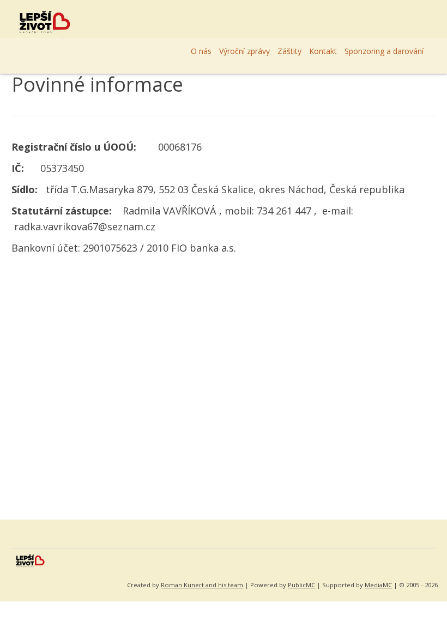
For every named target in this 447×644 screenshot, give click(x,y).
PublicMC (301, 585)
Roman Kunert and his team (202, 585)
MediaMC (378, 585)
